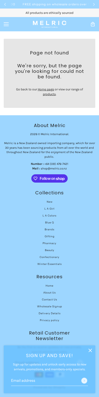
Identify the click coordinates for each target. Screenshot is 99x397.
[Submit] (84, 381)
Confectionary (49, 257)
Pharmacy (49, 243)
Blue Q (49, 222)
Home (49, 285)
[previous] (5, 4)
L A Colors (49, 215)
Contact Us (49, 299)
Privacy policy (49, 320)
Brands (49, 229)
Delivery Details (50, 313)
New (49, 201)
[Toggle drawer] (6, 24)
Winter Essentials (49, 264)
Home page (46, 89)
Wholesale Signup (49, 306)
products (49, 94)
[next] (94, 4)
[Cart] (92, 24)
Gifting (50, 236)
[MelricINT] (49, 24)
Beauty (49, 250)
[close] (90, 350)
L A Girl (49, 208)
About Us (49, 292)
